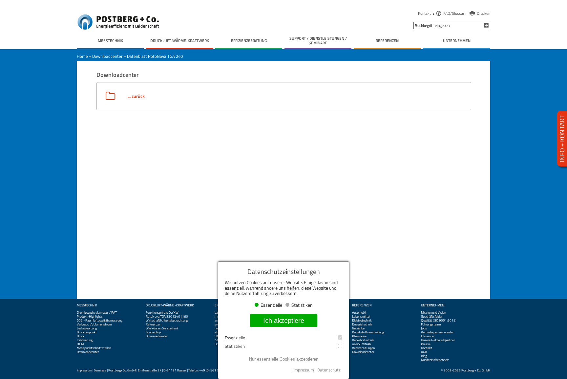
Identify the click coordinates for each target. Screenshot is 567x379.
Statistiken (235, 346)
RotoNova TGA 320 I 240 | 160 (167, 317)
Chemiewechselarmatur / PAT (97, 313)
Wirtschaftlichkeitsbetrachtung (167, 321)
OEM (80, 344)
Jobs (424, 328)
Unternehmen (432, 305)
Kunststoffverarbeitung (368, 332)
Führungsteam (431, 324)
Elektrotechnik (362, 321)
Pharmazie (359, 336)
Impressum (84, 370)
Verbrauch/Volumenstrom (94, 324)
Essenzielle (235, 337)
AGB (424, 352)
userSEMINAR (361, 344)
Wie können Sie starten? (162, 328)
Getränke (358, 328)
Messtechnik (87, 305)
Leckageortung (87, 328)
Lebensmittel (361, 317)
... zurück (136, 96)
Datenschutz (329, 370)
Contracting (153, 332)
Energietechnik (362, 324)
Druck (80, 336)
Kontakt (424, 13)
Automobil (359, 313)
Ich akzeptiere (283, 320)
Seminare (100, 370)
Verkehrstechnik (363, 340)
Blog (424, 356)
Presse (425, 344)
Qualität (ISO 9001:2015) (438, 321)
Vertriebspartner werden (437, 332)
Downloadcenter (107, 56)
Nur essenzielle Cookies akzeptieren (283, 359)
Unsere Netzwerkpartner (438, 340)
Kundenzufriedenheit (435, 360)
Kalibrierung (85, 340)
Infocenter (427, 336)
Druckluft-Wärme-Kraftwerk (170, 305)
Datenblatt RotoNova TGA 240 (155, 56)
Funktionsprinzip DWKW (162, 313)
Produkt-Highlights (90, 317)
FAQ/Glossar (453, 13)
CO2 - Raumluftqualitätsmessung (99, 321)
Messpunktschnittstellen (94, 348)
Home (82, 56)
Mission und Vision (433, 313)
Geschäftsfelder (431, 317)
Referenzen (153, 324)
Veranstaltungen (363, 348)
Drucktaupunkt (87, 332)
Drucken (483, 13)
